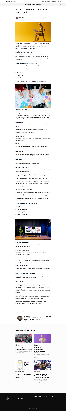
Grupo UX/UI (46, 398)
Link (39, 306)
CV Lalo (59, 1)
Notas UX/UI (36, 398)
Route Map (36, 403)
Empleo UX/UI (36, 401)
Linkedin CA (54, 398)
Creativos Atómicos (10, 2)
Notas (43, 1)
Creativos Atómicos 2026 (33, 408)
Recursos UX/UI (54, 1)
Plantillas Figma (46, 401)
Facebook (53, 401)
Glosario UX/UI (47, 1)
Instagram (53, 403)
